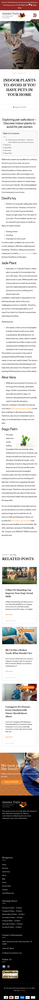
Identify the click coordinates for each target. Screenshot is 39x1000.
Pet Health (19, 73)
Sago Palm (8, 153)
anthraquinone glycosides (21, 409)
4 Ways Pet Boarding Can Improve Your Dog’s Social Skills (19, 593)
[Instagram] (8, 966)
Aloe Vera (8, 150)
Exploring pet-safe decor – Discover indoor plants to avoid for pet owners (21, 141)
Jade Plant (7, 148)
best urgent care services (21, 521)
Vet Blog (22, 990)
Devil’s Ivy (7, 145)
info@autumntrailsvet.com (12, 953)
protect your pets (26, 253)
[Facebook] (4, 966)
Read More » (9, 614)
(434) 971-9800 (8, 948)
